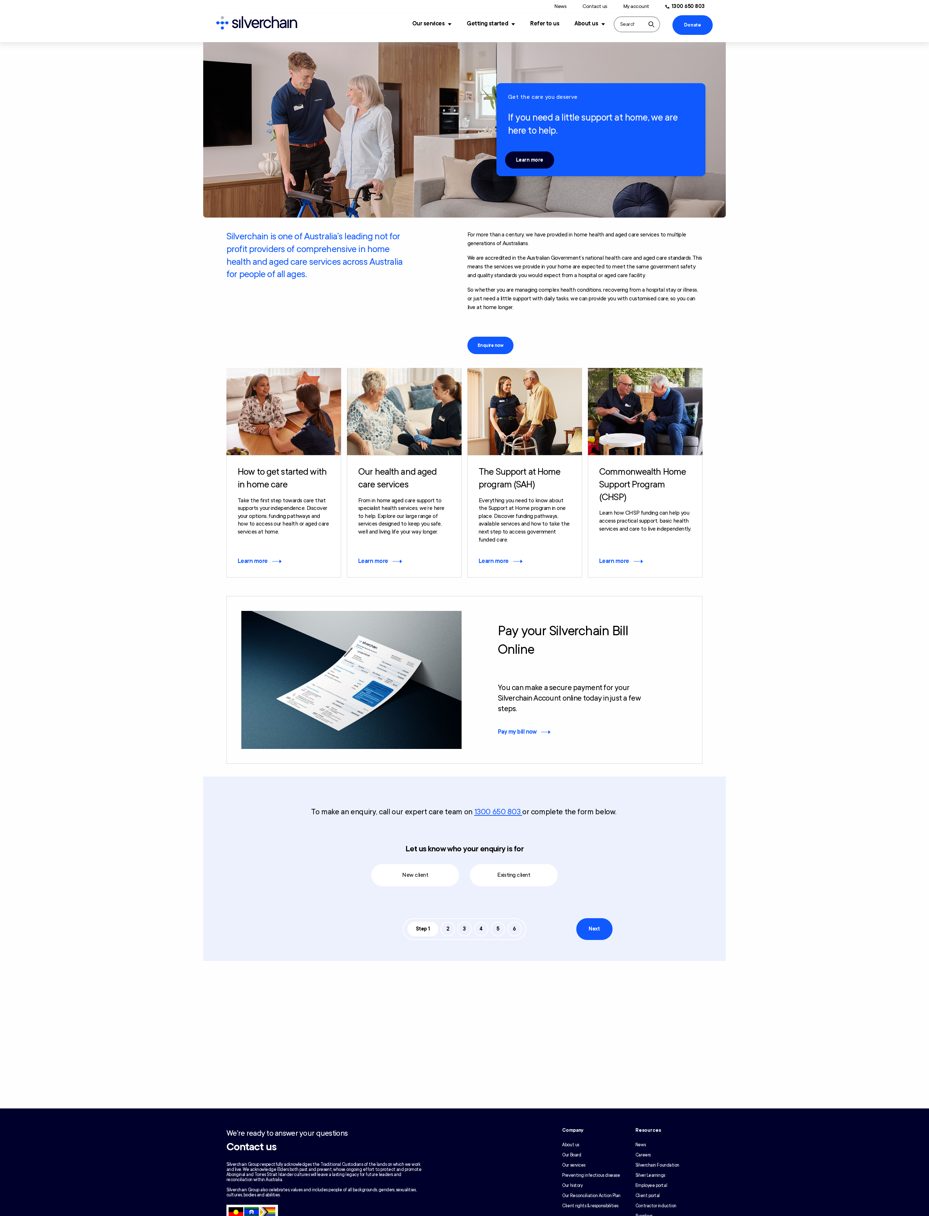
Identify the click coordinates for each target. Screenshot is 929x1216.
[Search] (651, 24)
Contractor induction (655, 1206)
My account (636, 6)
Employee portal (651, 1185)
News (560, 6)
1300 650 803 (688, 6)
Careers (643, 1155)
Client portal (647, 1196)
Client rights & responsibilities (590, 1206)
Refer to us (544, 24)
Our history (572, 1185)
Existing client (513, 875)
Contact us (594, 6)
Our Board (571, 1155)
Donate (692, 25)
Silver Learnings (650, 1175)
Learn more (529, 160)
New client (415, 875)
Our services (428, 24)
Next (594, 928)
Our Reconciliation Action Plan (591, 1196)
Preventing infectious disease (591, 1175)
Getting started (487, 24)
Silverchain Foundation (657, 1165)
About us (586, 24)
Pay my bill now (517, 732)
